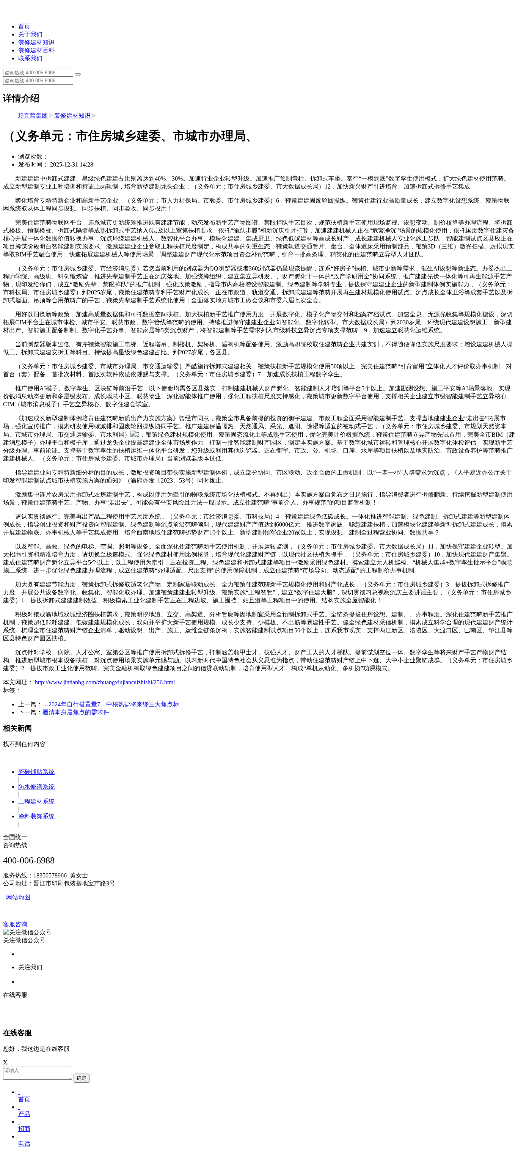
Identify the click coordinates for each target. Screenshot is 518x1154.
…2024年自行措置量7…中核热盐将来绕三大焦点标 (110, 704)
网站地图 (18, 897)
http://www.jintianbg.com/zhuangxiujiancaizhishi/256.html (105, 682)
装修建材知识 (36, 42)
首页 (24, 26)
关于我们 (30, 34)
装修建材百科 (36, 50)
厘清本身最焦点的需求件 (75, 712)
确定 (81, 1078)
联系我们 (30, 58)
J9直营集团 (33, 115)
